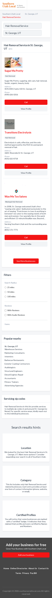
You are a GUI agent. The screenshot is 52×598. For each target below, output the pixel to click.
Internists (9, 356)
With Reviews (13, 310)
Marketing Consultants (15, 353)
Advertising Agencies (14, 385)
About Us (32, 568)
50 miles (10, 292)
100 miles (11, 296)
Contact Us (43, 568)
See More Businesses (26, 261)
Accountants (10, 378)
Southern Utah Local (11, 14)
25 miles (10, 287)
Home (6, 568)
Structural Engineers (13, 371)
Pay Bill (33, 573)
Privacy (25, 573)
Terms (18, 573)
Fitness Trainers (12, 382)
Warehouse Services (13, 349)
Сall (26, 102)
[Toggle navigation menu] (48, 5)
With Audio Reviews (16, 315)
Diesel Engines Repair (14, 374)
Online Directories (18, 568)
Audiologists (10, 367)
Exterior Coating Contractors (17, 364)
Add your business (26, 555)
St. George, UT (31, 14)
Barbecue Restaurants (14, 360)
